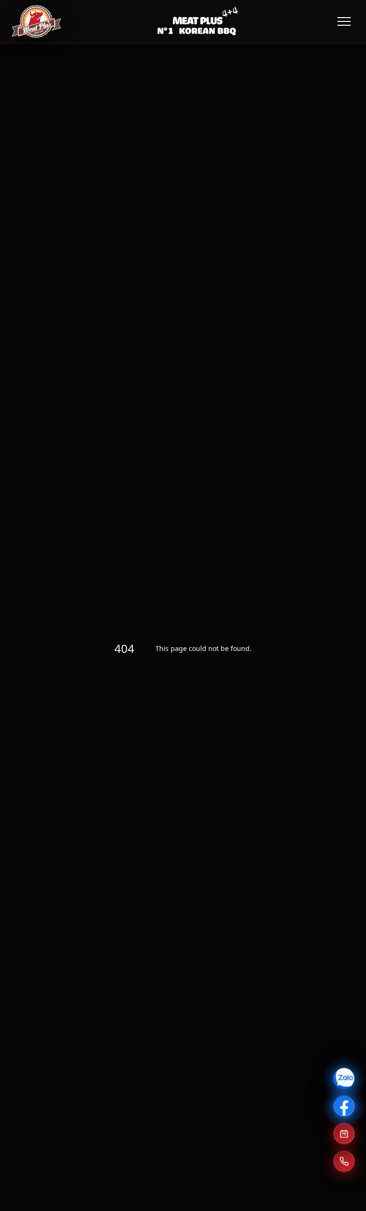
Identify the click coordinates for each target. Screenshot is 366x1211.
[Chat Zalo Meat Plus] (344, 1077)
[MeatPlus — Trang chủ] (36, 21)
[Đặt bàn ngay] (344, 1132)
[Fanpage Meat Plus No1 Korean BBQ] (344, 1104)
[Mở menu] (344, 21)
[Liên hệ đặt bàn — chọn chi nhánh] (344, 1160)
